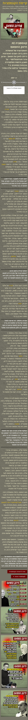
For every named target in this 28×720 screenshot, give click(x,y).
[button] (2, 82)
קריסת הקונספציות (15, 3)
